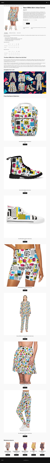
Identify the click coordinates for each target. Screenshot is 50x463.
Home (4, 5)
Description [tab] (6, 32)
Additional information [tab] (12, 32)
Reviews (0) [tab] (18, 32)
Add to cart (28, 23)
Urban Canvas (42, 27)
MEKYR (2, 2)
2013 (32, 27)
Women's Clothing (8, 5)
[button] (21, 8)
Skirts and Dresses (12, 5)
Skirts (15, 5)
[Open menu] (48, 2)
